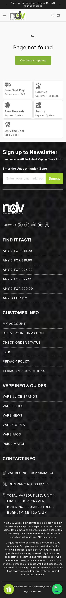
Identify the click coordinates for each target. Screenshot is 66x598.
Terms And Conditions (24, 371)
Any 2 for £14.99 (17, 251)
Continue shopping (33, 60)
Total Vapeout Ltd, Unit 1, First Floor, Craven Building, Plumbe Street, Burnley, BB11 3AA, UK (31, 504)
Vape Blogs (13, 406)
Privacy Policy (16, 361)
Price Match (14, 444)
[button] (4, 15)
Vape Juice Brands (20, 396)
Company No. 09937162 (29, 484)
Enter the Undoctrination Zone (25, 168)
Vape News (12, 415)
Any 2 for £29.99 (18, 289)
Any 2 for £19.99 (17, 260)
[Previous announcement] (6, 4)
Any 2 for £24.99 (18, 270)
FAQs (7, 352)
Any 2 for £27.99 (17, 279)
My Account (14, 324)
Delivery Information (23, 333)
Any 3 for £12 (15, 298)
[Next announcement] (59, 4)
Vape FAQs (12, 434)
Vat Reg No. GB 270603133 (30, 473)
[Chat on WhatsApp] (57, 589)
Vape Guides (14, 425)
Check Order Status (22, 342)
